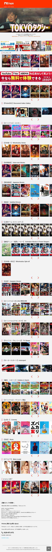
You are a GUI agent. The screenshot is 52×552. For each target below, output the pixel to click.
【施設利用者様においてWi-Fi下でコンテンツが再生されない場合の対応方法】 (26, 36)
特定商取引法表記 (5, 537)
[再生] (6, 61)
